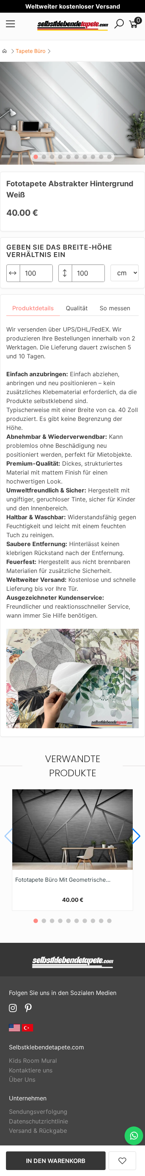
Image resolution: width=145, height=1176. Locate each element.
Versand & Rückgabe (38, 1130)
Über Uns (22, 1079)
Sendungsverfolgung (38, 1111)
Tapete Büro (30, 51)
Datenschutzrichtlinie (38, 1121)
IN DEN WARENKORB (56, 1160)
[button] (35, 157)
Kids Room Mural (33, 1060)
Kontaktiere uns (30, 1070)
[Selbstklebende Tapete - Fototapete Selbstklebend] (72, 26)
